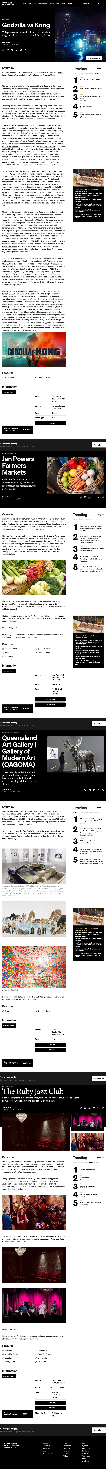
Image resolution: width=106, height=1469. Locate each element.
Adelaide (85, 1461)
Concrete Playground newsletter (45, 635)
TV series (12, 264)
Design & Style (54, 3)
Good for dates (44, 653)
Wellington (86, 1456)
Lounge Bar (10, 1362)
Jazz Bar (8, 1358)
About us (46, 1446)
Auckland (85, 1453)
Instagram (66, 1451)
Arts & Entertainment (41, 3)
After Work (9, 378)
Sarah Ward (6, 42)
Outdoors (9, 656)
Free (7, 653)
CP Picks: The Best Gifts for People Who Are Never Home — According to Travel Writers (88, 216)
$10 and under (11, 649)
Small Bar (42, 1362)
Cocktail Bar (43, 1350)
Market (55, 694)
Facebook (66, 1448)
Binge (4, 75)
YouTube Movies (25, 75)
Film (53, 418)
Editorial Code (48, 1453)
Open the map (8, 392)
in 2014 (60, 187)
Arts (53, 1039)
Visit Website (50, 704)
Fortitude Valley (58, 1383)
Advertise (46, 1448)
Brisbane (85, 1451)
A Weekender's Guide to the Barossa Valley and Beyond (87, 190)
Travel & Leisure (66, 3)
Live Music (42, 1358)
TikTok (65, 1456)
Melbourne (86, 1448)
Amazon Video (49, 75)
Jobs (45, 1451)
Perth (84, 1459)
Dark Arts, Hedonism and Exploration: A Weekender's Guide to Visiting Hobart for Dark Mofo (88, 205)
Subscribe (86, 3)
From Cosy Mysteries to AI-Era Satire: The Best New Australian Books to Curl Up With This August (88, 195)
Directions (51, 423)
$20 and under (44, 649)
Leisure (55, 692)
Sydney (85, 1446)
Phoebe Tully (6, 497)
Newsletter (67, 1446)
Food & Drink (27, 3)
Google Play (13, 75)
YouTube (66, 1453)
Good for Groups (45, 378)
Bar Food (9, 1350)
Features (7, 373)
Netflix (60, 72)
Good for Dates (11, 1354)
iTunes (36, 75)
